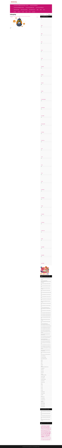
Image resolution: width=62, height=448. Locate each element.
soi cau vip (48, 430)
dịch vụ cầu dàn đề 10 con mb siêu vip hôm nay (46, 299)
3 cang (42, 425)
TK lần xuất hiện (43, 393)
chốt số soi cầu (45, 425)
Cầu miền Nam (42, 380)
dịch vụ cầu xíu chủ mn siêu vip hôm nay (45, 354)
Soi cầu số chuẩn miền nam (40, 7)
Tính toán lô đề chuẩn (24, 9)
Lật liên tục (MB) (42, 107)
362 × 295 (14, 16)
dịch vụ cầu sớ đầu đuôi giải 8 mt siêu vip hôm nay (45, 332)
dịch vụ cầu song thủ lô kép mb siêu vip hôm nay (45, 319)
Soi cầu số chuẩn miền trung (30, 7)
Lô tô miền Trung (43, 230)
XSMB (37, 9)
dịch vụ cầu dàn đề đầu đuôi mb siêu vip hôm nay (45, 301)
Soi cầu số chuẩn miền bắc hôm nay (19, 7)
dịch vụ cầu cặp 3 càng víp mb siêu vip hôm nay (46, 292)
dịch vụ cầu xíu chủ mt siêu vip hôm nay (45, 337)
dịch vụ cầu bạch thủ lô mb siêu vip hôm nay (45, 290)
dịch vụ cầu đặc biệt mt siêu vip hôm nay (45, 327)
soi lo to (46, 437)
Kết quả (42, 364)
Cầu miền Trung (42, 140)
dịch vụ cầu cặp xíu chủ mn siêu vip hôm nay (45, 343)
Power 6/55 (42, 371)
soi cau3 (50, 428)
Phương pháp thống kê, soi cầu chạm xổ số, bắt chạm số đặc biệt (22, 16)
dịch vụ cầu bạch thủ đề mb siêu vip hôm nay (45, 286)
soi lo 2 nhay (44, 437)
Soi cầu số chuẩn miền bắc (34, 5)
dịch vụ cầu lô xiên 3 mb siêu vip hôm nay (46, 314)
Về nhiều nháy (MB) (43, 379)
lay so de (43, 428)
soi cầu (46, 431)
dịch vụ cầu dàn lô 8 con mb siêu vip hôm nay (45, 311)
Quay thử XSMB (43, 403)
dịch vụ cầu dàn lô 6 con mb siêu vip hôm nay (45, 308)
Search (49, 14)
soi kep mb (42, 437)
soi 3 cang (47, 428)
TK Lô (41, 383)
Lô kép (42, 387)
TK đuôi (42, 181)
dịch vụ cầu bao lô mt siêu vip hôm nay (45, 324)
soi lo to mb (49, 437)
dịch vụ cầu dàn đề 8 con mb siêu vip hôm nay (46, 297)
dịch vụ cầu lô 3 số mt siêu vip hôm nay (45, 330)
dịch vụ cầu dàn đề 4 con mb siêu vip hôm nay (46, 295)
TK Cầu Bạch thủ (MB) (43, 99)
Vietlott (42, 58)
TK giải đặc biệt (42, 189)
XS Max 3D (42, 372)
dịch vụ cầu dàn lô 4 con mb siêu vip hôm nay (45, 306)
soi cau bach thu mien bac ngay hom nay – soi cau (21, 5)
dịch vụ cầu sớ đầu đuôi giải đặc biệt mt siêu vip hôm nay (45, 334)
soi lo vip (45, 438)
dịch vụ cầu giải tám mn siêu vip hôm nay (45, 346)
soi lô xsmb (49, 438)
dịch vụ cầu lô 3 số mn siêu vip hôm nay (45, 341)
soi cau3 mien (42, 429)
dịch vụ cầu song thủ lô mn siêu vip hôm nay (45, 352)
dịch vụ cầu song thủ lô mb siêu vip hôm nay (45, 322)
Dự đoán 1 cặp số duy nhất (45, 426)
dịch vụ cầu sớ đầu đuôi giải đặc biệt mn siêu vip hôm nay (45, 350)
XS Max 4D (42, 369)
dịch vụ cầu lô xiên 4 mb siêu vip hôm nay (46, 315)
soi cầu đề (46, 436)
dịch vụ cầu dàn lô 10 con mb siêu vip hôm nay (46, 303)
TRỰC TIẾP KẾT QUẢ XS (32, 9)
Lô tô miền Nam (42, 222)
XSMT (44, 9)
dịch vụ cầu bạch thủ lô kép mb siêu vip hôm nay (45, 288)
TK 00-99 (42, 394)
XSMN (41, 9)
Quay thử (42, 401)
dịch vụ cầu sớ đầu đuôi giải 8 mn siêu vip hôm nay (46, 348)
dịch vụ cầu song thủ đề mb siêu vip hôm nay (45, 317)
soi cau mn (44, 430)
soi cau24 (45, 429)
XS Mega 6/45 (42, 66)
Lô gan (41, 148)
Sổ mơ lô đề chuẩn (16, 9)
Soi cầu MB (47, 433)
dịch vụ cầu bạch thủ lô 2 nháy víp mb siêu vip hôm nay (46, 282)
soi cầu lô (43, 433)
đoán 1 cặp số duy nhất (46, 439)
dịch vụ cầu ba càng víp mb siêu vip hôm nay (45, 284)
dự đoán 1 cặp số (45, 426)
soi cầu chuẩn (45, 432)
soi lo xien (47, 438)
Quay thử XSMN (42, 263)
